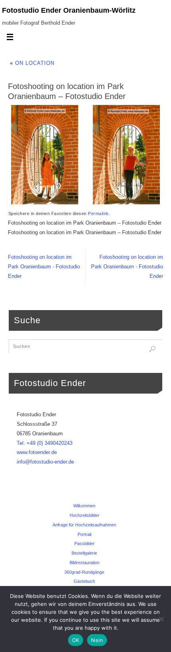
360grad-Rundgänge (84, 572)
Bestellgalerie (84, 553)
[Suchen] (152, 349)
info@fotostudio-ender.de (45, 462)
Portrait (84, 534)
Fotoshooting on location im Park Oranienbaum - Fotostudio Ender (44, 266)
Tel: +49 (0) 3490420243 (44, 443)
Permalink (98, 213)
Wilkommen (84, 505)
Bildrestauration (84, 562)
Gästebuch (84, 581)
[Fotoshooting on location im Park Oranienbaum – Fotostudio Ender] (85, 154)
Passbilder (84, 543)
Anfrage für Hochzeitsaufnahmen (84, 524)
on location (32, 63)
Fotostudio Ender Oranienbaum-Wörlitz (69, 10)
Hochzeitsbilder (84, 515)
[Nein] (161, 619)
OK (76, 640)
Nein (97, 640)
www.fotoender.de (37, 452)
